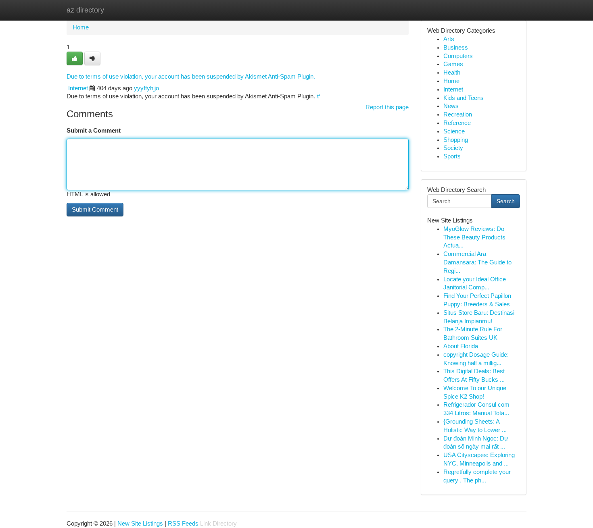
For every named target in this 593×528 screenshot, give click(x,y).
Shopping (455, 140)
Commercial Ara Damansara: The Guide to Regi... (477, 262)
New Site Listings (140, 523)
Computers (458, 56)
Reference (457, 123)
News (451, 106)
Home (81, 27)
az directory (85, 10)
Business (455, 47)
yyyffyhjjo (146, 88)
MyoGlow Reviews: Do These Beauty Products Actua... (474, 237)
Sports (452, 156)
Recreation (457, 114)
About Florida (460, 346)
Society (453, 148)
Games (453, 64)
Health (451, 72)
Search (506, 201)
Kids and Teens (463, 98)
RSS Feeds (183, 523)
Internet (78, 88)
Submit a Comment (94, 130)
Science (454, 131)
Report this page (387, 107)
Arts (448, 39)
